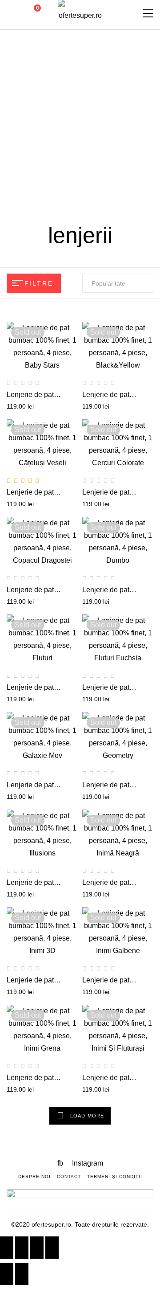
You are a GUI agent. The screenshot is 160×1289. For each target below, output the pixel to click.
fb (61, 1163)
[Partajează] (21, 1247)
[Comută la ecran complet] (37, 1247)
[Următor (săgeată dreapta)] (21, 1274)
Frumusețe (112, 97)
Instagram (87, 1163)
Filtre (38, 283)
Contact (69, 1176)
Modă (37, 97)
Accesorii (126, 159)
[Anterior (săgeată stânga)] (6, 1274)
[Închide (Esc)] (6, 1247)
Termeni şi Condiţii (114, 1176)
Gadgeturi (69, 97)
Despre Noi (34, 1176)
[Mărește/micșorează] (52, 1247)
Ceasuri (110, 128)
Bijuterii (93, 159)
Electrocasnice (64, 128)
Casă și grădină (46, 159)
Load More (87, 1115)
